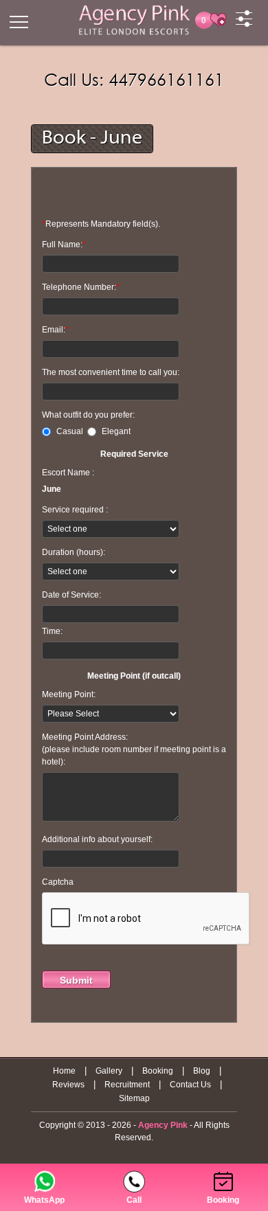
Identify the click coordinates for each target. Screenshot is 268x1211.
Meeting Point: (69, 694)
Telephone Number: (81, 287)
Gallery (109, 1071)
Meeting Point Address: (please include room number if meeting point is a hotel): (134, 749)
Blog (201, 1071)
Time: (52, 631)
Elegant (116, 431)
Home (64, 1071)
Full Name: (64, 244)
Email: (55, 330)
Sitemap (134, 1098)
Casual (71, 431)
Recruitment (127, 1084)
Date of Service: (71, 595)
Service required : (75, 509)
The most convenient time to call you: (110, 372)
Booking (157, 1071)
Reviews (68, 1084)
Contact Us (190, 1084)
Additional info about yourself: (97, 839)
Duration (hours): (73, 552)
